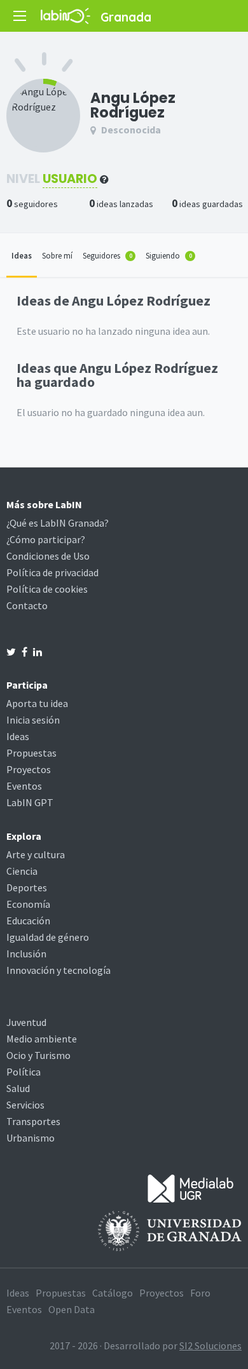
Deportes (26, 887)
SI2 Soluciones (210, 1345)
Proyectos (28, 769)
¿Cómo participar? (45, 539)
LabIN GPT (29, 802)
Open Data (71, 1309)
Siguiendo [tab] (169, 255)
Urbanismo (30, 1138)
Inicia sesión (33, 720)
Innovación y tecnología (58, 970)
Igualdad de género (47, 937)
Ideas (17, 736)
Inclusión (26, 953)
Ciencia (22, 871)
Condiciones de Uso (48, 556)
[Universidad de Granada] (170, 1230)
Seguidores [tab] (107, 255)
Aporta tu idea (37, 703)
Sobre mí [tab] (57, 255)
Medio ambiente (41, 1039)
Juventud (26, 1022)
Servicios (25, 1105)
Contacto (27, 605)
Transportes (33, 1121)
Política (23, 1072)
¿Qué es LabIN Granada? (57, 523)
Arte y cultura (35, 854)
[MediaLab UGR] (191, 1187)
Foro (200, 1293)
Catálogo (112, 1293)
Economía (28, 904)
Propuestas (31, 753)
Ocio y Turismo (38, 1055)
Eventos (24, 786)
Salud (18, 1088)
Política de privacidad (52, 572)
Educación (28, 920)
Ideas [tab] (21, 255)
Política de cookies (47, 589)
